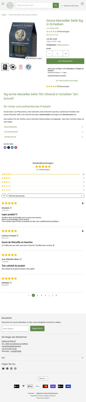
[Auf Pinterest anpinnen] (15, 147)
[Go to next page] (57, 295)
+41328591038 (15, 351)
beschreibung (10, 127)
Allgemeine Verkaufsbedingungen (47, 393)
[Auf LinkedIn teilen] (12, 147)
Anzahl (48, 48)
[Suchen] (56, 5)
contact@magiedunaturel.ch (11, 346)
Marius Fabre (54, 28)
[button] (51, 31)
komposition (10, 137)
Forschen (31, 393)
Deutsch (42, 378)
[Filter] (4, 196)
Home (4, 15)
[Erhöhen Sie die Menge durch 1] (66, 53)
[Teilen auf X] (8, 147)
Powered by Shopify (43, 398)
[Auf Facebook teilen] (5, 147)
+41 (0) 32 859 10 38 (9, 349)
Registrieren (37, 328)
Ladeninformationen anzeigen (57, 75)
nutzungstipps (11, 132)
